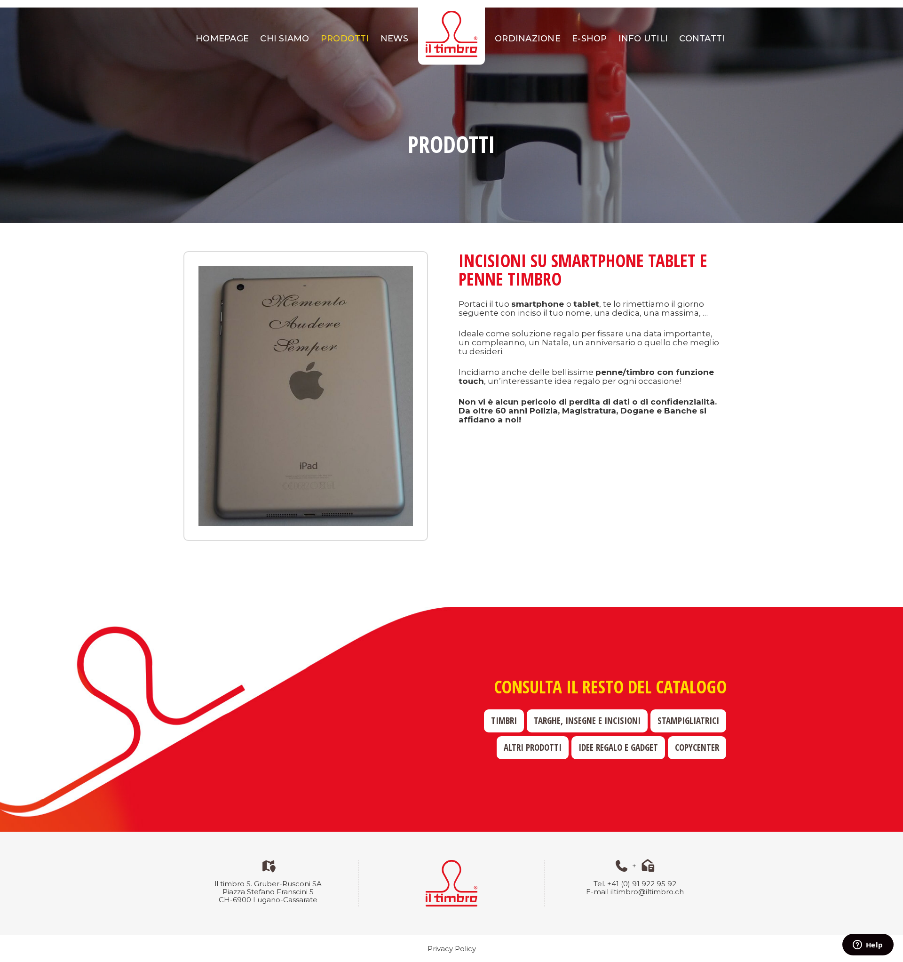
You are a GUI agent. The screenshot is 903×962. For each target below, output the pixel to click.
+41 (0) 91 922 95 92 (641, 883)
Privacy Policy (452, 948)
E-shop (589, 38)
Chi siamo (284, 38)
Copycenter (697, 747)
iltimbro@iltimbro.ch (647, 891)
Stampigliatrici (688, 721)
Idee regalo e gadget (618, 747)
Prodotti (345, 38)
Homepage (222, 38)
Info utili (643, 38)
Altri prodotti (533, 747)
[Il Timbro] (451, 33)
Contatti (702, 38)
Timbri (504, 721)
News (394, 38)
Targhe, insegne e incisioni (587, 721)
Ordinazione (528, 38)
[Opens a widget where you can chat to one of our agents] (868, 945)
